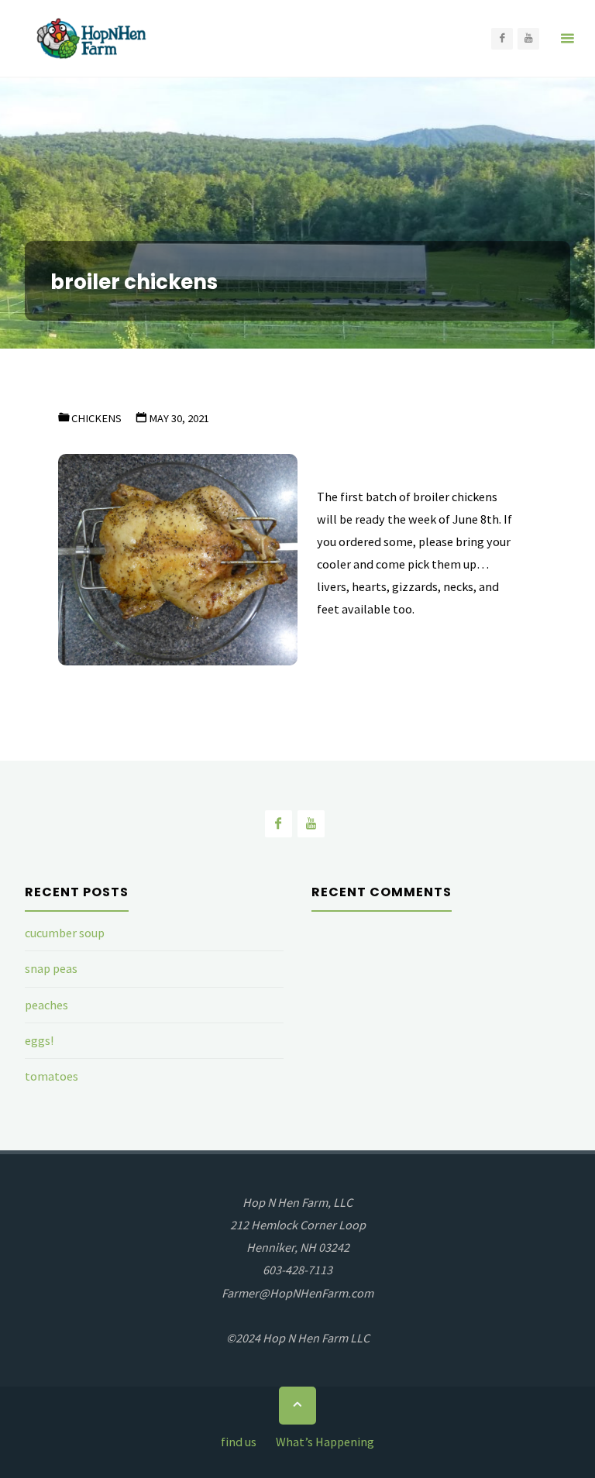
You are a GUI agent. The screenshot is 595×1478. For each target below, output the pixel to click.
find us (238, 1441)
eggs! (39, 1040)
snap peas (51, 968)
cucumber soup (65, 932)
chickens (96, 418)
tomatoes (51, 1076)
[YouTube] (528, 39)
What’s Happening (325, 1441)
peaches (46, 1004)
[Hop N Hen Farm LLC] (93, 38)
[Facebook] (502, 39)
